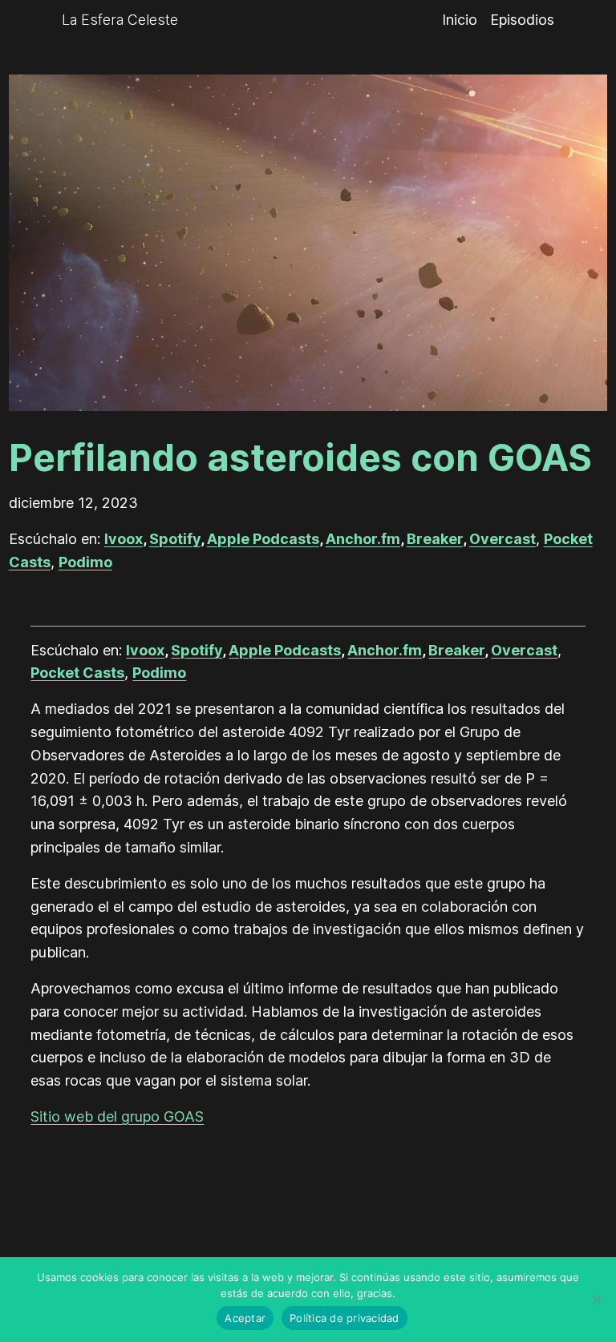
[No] (596, 1300)
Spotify (175, 538)
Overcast (502, 538)
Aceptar (245, 1318)
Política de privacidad (344, 1318)
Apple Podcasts (263, 538)
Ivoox (123, 538)
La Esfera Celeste (120, 19)
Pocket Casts (77, 672)
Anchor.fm (363, 538)
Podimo (85, 562)
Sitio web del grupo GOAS (117, 1116)
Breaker (435, 538)
